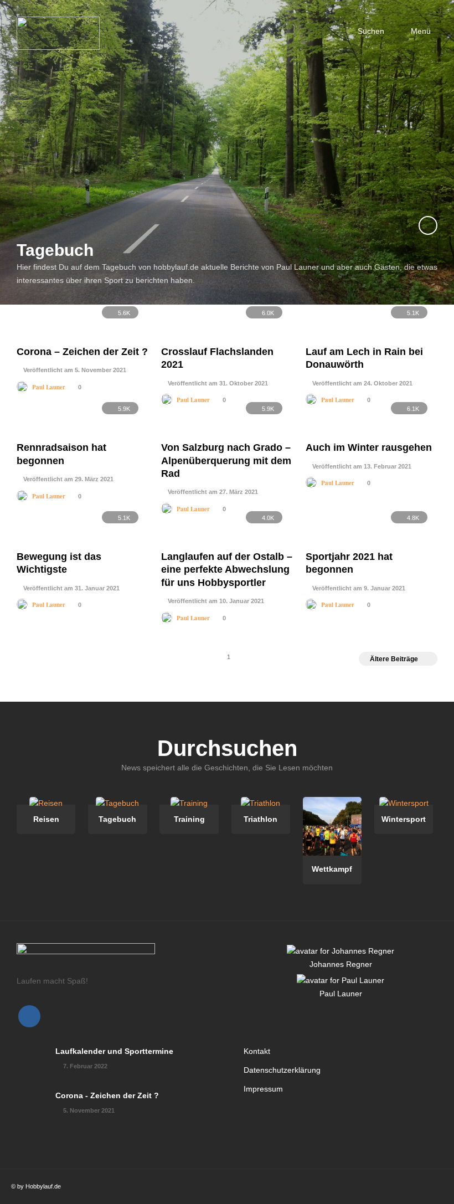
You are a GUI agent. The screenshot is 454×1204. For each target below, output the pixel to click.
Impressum (263, 1088)
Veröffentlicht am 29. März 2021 (68, 479)
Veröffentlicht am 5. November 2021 (74, 370)
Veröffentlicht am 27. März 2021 (212, 491)
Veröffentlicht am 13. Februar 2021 (361, 466)
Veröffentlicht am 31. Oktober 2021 (217, 383)
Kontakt (257, 1051)
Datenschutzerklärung (282, 1070)
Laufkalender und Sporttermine (114, 1051)
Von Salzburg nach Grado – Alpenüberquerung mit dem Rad (226, 460)
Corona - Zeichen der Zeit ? (107, 1095)
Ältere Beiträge (394, 659)
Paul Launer (48, 387)
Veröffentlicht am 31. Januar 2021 (71, 588)
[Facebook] (29, 1016)
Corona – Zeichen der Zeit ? (82, 351)
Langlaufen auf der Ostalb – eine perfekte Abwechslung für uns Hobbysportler (226, 569)
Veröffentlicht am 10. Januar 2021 (215, 601)
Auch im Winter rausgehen (369, 447)
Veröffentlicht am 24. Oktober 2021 (361, 383)
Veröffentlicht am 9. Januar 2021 (358, 588)
